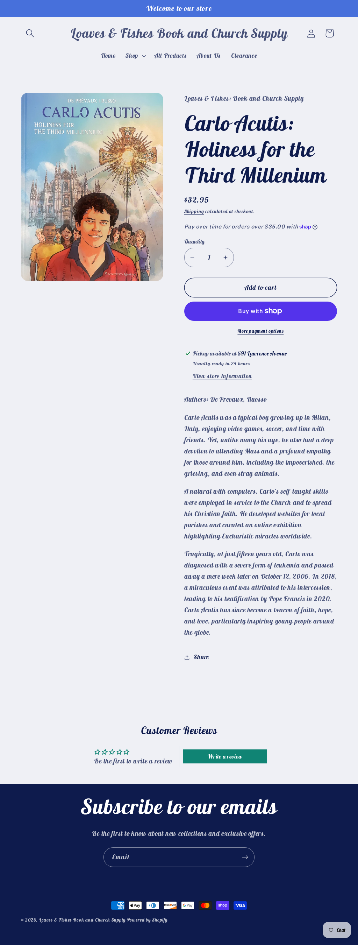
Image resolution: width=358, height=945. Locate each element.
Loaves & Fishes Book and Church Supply (82, 920)
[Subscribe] (245, 857)
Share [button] (201, 657)
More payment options (260, 331)
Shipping (194, 211)
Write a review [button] (224, 756)
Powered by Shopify (147, 920)
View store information (222, 376)
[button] (30, 33)
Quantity (194, 241)
